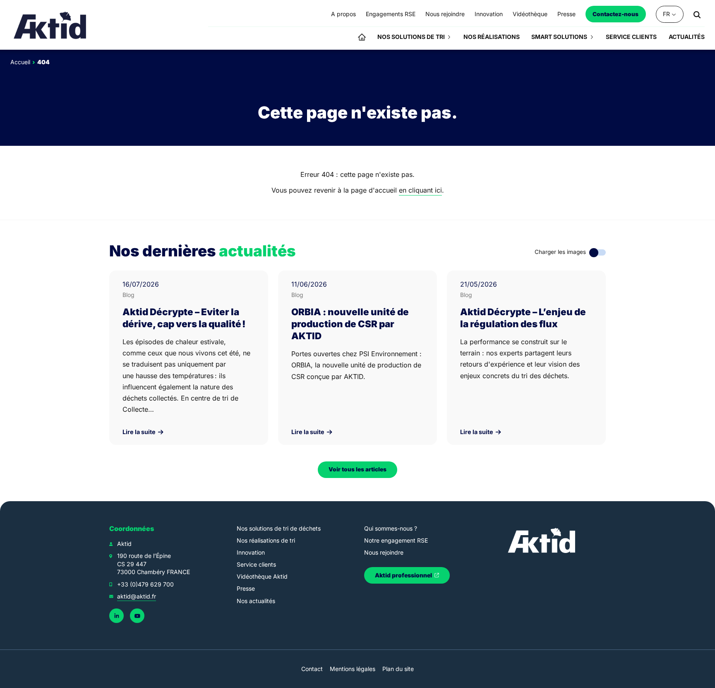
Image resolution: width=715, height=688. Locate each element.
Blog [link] (128, 294)
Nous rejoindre (383, 552)
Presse (246, 588)
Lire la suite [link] (139, 432)
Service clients (256, 564)
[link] (50, 24)
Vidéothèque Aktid (262, 576)
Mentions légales (352, 668)
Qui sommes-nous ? (390, 528)
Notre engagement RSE (396, 540)
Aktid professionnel (404, 575)
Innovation (251, 552)
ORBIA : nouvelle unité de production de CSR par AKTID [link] (350, 323)
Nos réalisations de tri (266, 540)
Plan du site (398, 668)
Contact (312, 668)
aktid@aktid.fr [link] (136, 596)
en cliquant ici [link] (420, 190)
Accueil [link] (20, 61)
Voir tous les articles (357, 469)
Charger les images (560, 252)
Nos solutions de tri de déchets (279, 528)
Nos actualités (256, 600)
